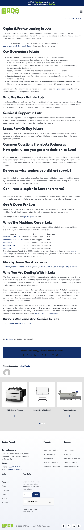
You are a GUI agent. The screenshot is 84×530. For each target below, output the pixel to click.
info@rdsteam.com (16, 469)
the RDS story (40, 313)
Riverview (28, 267)
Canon (24, 324)
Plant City (6, 267)
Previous (70, 18)
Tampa (61, 267)
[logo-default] (10, 9)
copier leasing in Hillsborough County (17, 46)
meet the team (53, 313)
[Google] (79, 526)
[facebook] (63, 526)
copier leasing (60, 89)
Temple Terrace (71, 267)
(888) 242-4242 (14, 467)
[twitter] (69, 526)
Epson (11, 324)
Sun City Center (52, 267)
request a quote (28, 217)
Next (77, 18)
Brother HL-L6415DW (11, 237)
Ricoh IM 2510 (8, 242)
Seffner (42, 267)
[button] (39, 423)
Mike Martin (9, 339)
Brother (18, 324)
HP (30, 324)
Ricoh (5, 324)
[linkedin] (74, 526)
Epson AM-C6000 (10, 248)
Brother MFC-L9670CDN (12, 240)
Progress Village (17, 267)
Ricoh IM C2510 (9, 245)
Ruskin (35, 267)
